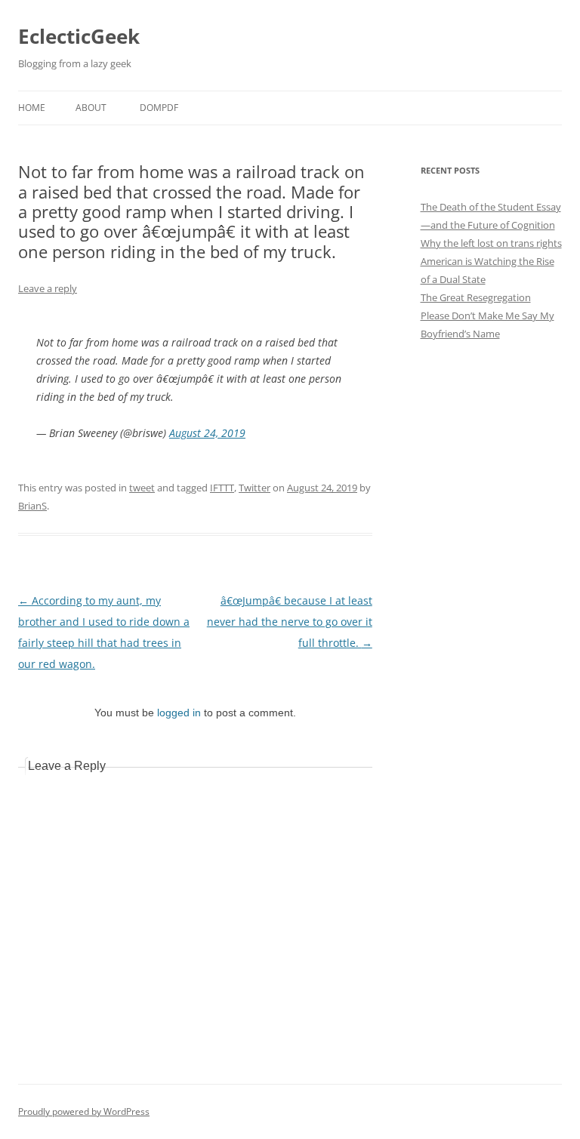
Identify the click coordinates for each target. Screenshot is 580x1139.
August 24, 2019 (207, 433)
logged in (179, 712)
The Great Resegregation (476, 297)
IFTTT (222, 487)
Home (31, 107)
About (91, 107)
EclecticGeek (79, 36)
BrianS (32, 506)
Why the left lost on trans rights (491, 243)
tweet (142, 487)
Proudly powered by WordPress (84, 1111)
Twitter (254, 487)
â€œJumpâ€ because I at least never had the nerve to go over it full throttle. (289, 621)
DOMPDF (159, 107)
